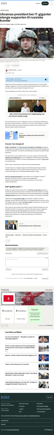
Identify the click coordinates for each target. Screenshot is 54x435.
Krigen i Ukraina (5, 10)
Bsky (20, 411)
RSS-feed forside (23, 403)
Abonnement (4, 420)
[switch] (46, 79)
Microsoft (18, 235)
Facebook (21, 406)
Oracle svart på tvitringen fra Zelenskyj (30, 147)
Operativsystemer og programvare (32, 235)
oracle (45, 235)
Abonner (45, 3)
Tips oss (49, 397)
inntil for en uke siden (35, 190)
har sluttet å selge (19, 198)
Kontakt (3, 424)
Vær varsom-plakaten (22, 415)
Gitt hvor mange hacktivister (13, 176)
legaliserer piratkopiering (12, 157)
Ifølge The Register (10, 147)
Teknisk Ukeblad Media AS (13, 429)
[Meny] (51, 3)
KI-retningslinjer (41, 411)
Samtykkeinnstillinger (42, 406)
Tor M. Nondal (5, 410)
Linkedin (21, 409)
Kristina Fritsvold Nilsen (7, 405)
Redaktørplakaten (35, 415)
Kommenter (16, 65)
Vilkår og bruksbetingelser (44, 409)
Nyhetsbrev (40, 403)
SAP (7, 237)
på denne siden (27, 202)
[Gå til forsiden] (4, 3)
